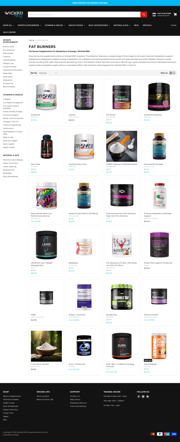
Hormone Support (11, 115)
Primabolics (73, 265)
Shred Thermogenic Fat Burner (158, 263)
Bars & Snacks (9, 87)
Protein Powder (10, 67)
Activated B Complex (153, 164)
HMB (33, 315)
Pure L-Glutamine (77, 364)
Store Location (43, 396)
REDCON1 (110, 317)
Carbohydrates (9, 60)
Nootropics (8, 77)
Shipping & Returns (78, 403)
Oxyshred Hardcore (153, 115)
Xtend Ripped (150, 364)
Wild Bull (72, 366)
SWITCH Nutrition (37, 317)
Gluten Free (8, 413)
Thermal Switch (151, 315)
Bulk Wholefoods (98, 25)
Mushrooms (8, 128)
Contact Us (75, 396)
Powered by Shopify (11, 435)
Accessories (8, 83)
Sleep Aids (7, 73)
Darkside (34, 166)
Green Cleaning (9, 166)
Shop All (8, 25)
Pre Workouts (9, 50)
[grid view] (170, 73)
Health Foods (76, 25)
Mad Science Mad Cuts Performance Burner (41, 214)
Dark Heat (35, 164)
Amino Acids (8, 46)
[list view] (174, 73)
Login (173, 25)
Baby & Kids (8, 137)
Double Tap (111, 315)
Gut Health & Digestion (13, 102)
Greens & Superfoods (12, 125)
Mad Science (35, 218)
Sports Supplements (29, 25)
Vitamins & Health (54, 25)
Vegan (5, 416)
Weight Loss (8, 63)
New (136, 25)
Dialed (146, 265)
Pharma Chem (74, 117)
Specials (147, 25)
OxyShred (35, 115)
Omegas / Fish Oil (10, 121)
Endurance (7, 80)
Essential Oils (8, 170)
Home (31, 40)
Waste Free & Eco (10, 163)
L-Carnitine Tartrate (40, 364)
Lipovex (72, 115)
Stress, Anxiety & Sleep (12, 111)
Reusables (7, 173)
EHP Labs (34, 117)
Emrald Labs (110, 117)
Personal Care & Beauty (13, 160)
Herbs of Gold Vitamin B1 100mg (83, 213)
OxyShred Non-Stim (78, 164)
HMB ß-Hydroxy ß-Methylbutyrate (121, 164)
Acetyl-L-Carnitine (77, 315)
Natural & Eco (121, 25)
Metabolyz (73, 263)
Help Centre (9, 32)
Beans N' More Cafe (45, 399)
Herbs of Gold (149, 166)
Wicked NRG (110, 166)
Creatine (6, 57)
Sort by (34, 73)
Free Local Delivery (78, 406)
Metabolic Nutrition (151, 218)
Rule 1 (33, 268)
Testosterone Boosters (12, 70)
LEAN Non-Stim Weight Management (42, 264)
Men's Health (8, 144)
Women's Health (10, 141)
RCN (108, 218)
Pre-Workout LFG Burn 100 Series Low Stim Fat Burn (121, 264)
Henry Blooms (74, 317)
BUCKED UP (111, 268)
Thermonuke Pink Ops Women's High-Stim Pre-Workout (121, 214)
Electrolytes (8, 53)
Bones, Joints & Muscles (13, 118)
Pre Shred (110, 115)
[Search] (143, 14)
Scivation (147, 366)
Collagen (7, 99)
